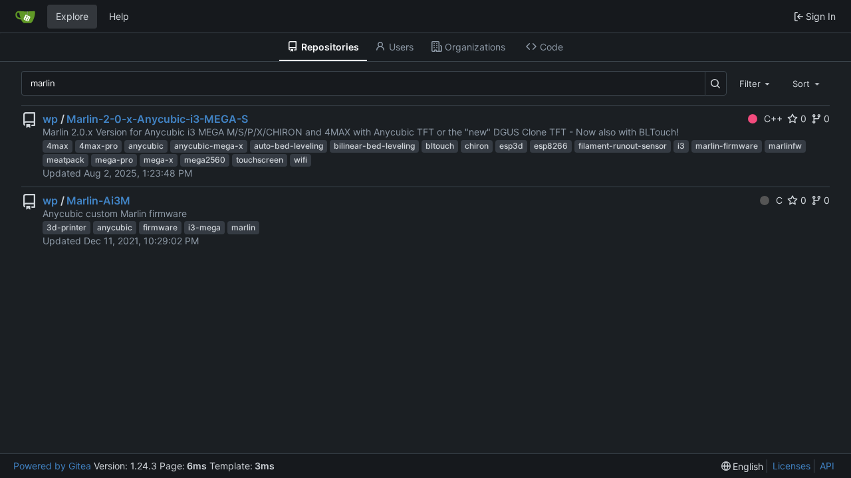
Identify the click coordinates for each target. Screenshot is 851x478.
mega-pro (114, 160)
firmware (160, 227)
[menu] (742, 466)
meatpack (65, 160)
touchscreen (259, 160)
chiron (477, 146)
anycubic (146, 146)
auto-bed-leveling (288, 146)
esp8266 (551, 146)
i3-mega (204, 227)
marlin (243, 227)
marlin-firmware (726, 146)
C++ (773, 118)
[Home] (25, 17)
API (827, 465)
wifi (300, 160)
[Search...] (716, 83)
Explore (72, 16)
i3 (681, 146)
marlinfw (785, 146)
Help (119, 16)
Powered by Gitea (52, 465)
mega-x (159, 160)
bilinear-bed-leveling (374, 146)
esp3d (511, 146)
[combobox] (756, 83)
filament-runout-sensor (622, 146)
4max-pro (98, 146)
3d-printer (66, 227)
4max (57, 146)
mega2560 (204, 160)
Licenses (791, 465)
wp (50, 118)
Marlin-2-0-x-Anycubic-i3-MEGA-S (157, 118)
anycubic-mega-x (208, 146)
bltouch (440, 146)
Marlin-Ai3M (98, 200)
